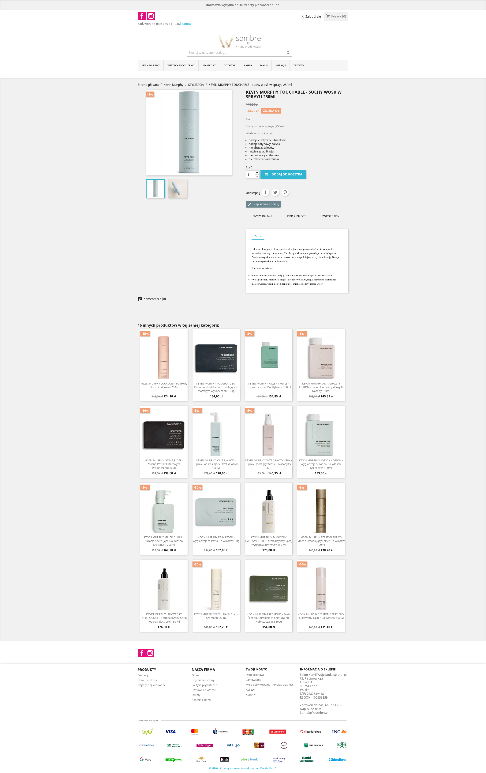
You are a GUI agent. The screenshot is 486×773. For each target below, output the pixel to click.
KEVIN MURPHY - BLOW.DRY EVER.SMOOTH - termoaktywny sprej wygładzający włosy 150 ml (268, 541)
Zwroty (196, 695)
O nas (195, 675)
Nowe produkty (147, 680)
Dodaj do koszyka (283, 174)
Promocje (143, 675)
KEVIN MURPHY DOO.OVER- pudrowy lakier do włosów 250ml (163, 385)
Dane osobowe (255, 675)
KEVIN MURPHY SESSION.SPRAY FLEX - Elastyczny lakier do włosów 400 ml (321, 616)
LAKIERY (247, 65)
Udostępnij (265, 192)
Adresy (250, 689)
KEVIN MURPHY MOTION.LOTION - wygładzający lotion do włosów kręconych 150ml (321, 464)
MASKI (264, 65)
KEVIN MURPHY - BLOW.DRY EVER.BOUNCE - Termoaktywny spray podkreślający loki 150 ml (163, 618)
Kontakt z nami (201, 700)
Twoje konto (256, 669)
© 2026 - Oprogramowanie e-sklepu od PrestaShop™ (243, 768)
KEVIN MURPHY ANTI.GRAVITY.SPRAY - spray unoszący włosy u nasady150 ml (268, 464)
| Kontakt (187, 24)
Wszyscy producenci (181, 65)
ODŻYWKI (229, 65)
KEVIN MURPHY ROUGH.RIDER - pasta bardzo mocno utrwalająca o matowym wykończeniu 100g (216, 387)
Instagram (150, 653)
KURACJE (280, 65)
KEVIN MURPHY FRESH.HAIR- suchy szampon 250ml (216, 616)
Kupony (251, 694)
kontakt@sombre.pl (314, 713)
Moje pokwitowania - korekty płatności (270, 684)
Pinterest (285, 192)
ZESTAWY (298, 65)
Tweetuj (275, 192)
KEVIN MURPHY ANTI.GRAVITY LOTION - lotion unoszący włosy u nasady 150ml (321, 387)
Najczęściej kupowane (152, 685)
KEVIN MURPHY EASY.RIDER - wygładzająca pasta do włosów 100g (216, 539)
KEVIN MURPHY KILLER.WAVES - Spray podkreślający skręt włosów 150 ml (216, 464)
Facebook (142, 653)
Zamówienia (253, 679)
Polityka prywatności (205, 685)
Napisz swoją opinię (266, 204)
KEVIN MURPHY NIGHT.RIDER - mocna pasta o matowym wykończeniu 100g (163, 464)
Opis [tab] (257, 236)
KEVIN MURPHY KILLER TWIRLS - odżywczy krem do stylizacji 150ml (268, 385)
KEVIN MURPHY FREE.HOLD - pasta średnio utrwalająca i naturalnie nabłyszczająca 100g (268, 618)
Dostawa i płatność (204, 690)
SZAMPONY (209, 65)
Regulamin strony (203, 680)
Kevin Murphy (150, 65)
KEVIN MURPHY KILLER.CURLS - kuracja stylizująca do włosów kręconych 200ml (164, 541)
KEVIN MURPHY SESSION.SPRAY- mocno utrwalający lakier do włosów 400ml (321, 541)
